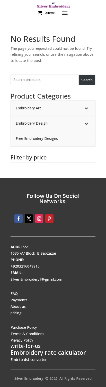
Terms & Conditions (27, 333)
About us (18, 306)
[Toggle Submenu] (86, 108)
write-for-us (26, 345)
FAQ (14, 293)
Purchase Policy (24, 327)
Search (87, 79)
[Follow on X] (29, 218)
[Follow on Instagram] (39, 218)
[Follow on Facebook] (18, 218)
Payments (19, 299)
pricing (16, 312)
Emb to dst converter (29, 359)
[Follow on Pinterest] (49, 218)
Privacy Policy (22, 340)
